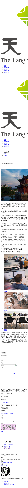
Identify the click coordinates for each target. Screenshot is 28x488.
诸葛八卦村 (7, 446)
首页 (5, 66)
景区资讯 (6, 72)
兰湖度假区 (7, 448)
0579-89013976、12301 (7, 413)
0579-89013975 (4, 402)
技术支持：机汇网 (9, 484)
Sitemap (6, 481)
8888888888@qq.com (6, 462)
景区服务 (6, 69)
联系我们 (6, 71)
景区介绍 (6, 67)
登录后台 (6, 483)
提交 (15, 373)
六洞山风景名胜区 (9, 444)
